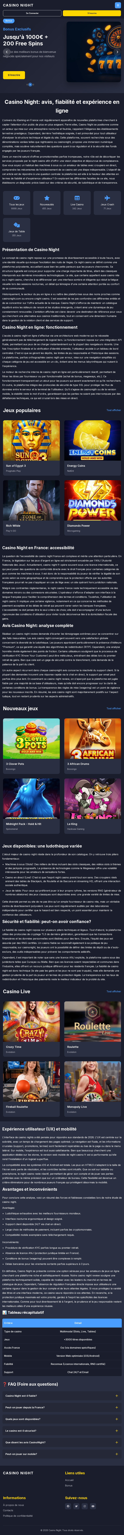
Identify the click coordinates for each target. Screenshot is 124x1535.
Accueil (69, 1480)
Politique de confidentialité (18, 1515)
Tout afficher (113, 410)
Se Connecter (32, 13)
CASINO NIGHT (18, 5)
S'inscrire (92, 13)
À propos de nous (13, 1505)
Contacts (8, 1510)
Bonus (68, 1485)
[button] (62, 1395)
